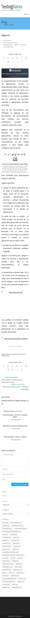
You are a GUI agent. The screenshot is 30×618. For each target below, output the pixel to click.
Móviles (23, 45)
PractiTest (7, 570)
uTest (15, 584)
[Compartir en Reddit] (8, 61)
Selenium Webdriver (9, 578)
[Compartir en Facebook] (8, 58)
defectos (15, 540)
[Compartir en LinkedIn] (17, 58)
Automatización (8, 45)
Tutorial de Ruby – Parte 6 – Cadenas (15, 437)
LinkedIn (6, 561)
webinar (6, 587)
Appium (12, 25)
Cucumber (7, 537)
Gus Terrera (7, 40)
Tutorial (6, 584)
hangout (6, 549)
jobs (20, 558)
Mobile (17, 45)
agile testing (16, 522)
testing (22, 578)
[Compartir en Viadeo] (17, 61)
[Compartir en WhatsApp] (21, 61)
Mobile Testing (8, 564)
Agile (5, 522)
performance (7, 567)
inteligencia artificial (10, 552)
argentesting (17, 525)
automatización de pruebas (12, 531)
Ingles (15, 549)
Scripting (20, 573)
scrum (5, 575)
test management (9, 581)
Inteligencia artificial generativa (13, 555)
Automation (7, 528)
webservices (16, 587)
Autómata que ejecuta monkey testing (15, 426)
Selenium (14, 575)
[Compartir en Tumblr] (12, 61)
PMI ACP (18, 567)
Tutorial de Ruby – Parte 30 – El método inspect (15, 416)
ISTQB (5, 558)
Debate (6, 540)
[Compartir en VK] (25, 58)
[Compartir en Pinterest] (12, 58)
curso (16, 537)
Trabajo (21, 581)
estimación (7, 546)
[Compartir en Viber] (21, 58)
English (16, 543)
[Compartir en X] (3, 58)
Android (6, 525)
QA (4, 573)
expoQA (17, 546)
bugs (5, 534)
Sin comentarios (8, 47)
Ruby (11, 573)
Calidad (13, 534)
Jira (13, 558)
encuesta (6, 543)
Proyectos (17, 570)
